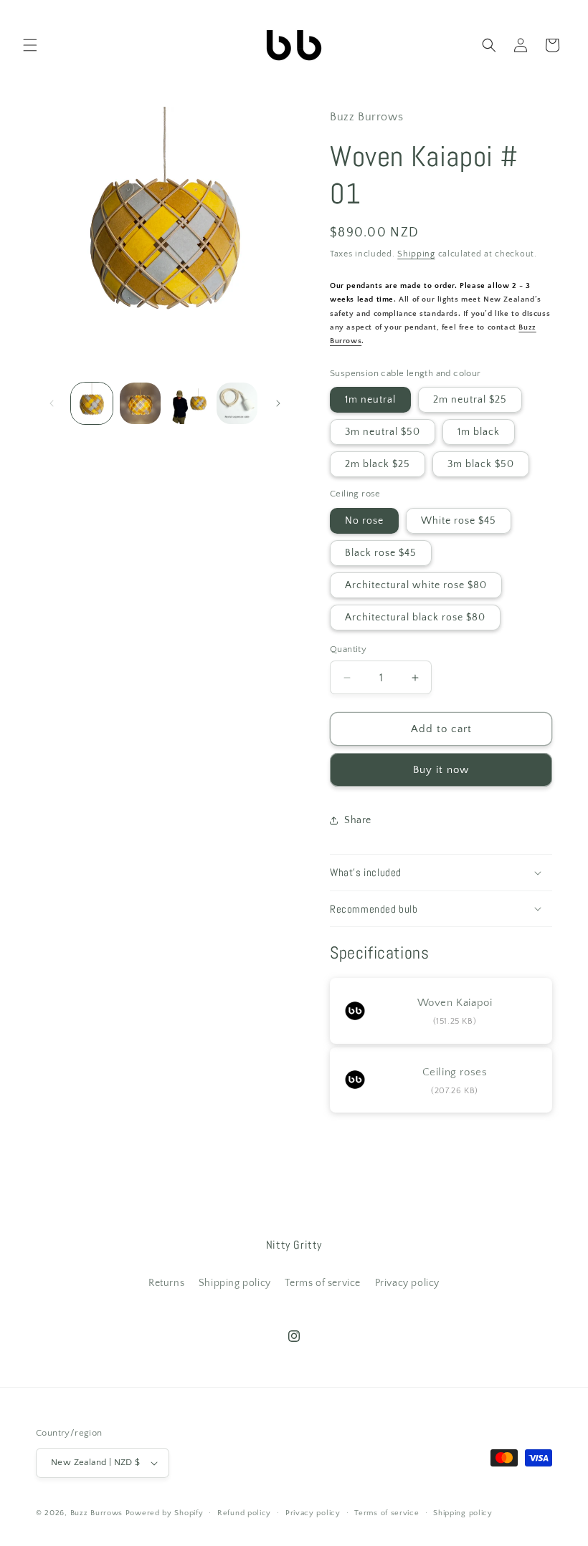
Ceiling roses (455, 1072)
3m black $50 (480, 464)
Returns (166, 1283)
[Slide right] (278, 403)
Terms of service (323, 1283)
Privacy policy (407, 1283)
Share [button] (357, 820)
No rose (364, 521)
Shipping (416, 254)
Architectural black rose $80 (415, 617)
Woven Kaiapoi (455, 1003)
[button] (30, 45)
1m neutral (370, 399)
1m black (478, 432)
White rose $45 (458, 521)
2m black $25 (377, 464)
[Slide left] (51, 403)
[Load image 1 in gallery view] (92, 403)
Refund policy (244, 1513)
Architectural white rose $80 (416, 585)
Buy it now (441, 770)
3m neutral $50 (382, 432)
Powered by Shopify (164, 1513)
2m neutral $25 (470, 399)
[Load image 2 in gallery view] (140, 403)
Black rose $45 (381, 553)
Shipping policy (235, 1283)
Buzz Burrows (96, 1513)
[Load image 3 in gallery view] (188, 403)
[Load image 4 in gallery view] (237, 403)
